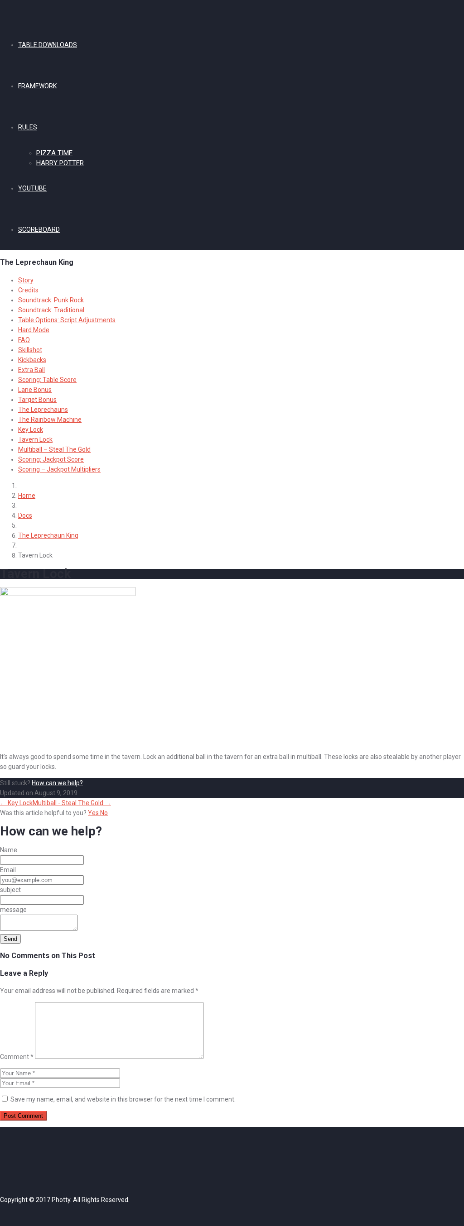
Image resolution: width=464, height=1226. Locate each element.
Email (8, 869)
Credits (28, 290)
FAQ (24, 339)
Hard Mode (33, 330)
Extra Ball (31, 369)
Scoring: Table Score (47, 379)
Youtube (32, 188)
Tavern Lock (35, 439)
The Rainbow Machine (50, 419)
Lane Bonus (35, 389)
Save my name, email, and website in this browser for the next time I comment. (123, 1099)
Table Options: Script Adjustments (67, 320)
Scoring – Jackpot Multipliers (59, 469)
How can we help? (57, 783)
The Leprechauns (43, 409)
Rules (27, 127)
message (13, 909)
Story (26, 280)
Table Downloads (47, 44)
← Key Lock (16, 802)
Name (8, 850)
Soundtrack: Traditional (51, 310)
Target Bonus (37, 399)
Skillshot (30, 349)
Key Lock (30, 429)
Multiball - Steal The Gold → (72, 802)
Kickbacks (32, 359)
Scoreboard (39, 229)
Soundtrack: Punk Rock (51, 300)
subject (10, 889)
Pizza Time (54, 153)
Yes (94, 812)
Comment (17, 1056)
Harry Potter (60, 163)
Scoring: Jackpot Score (51, 459)
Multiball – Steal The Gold (54, 449)
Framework (37, 86)
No (104, 812)
